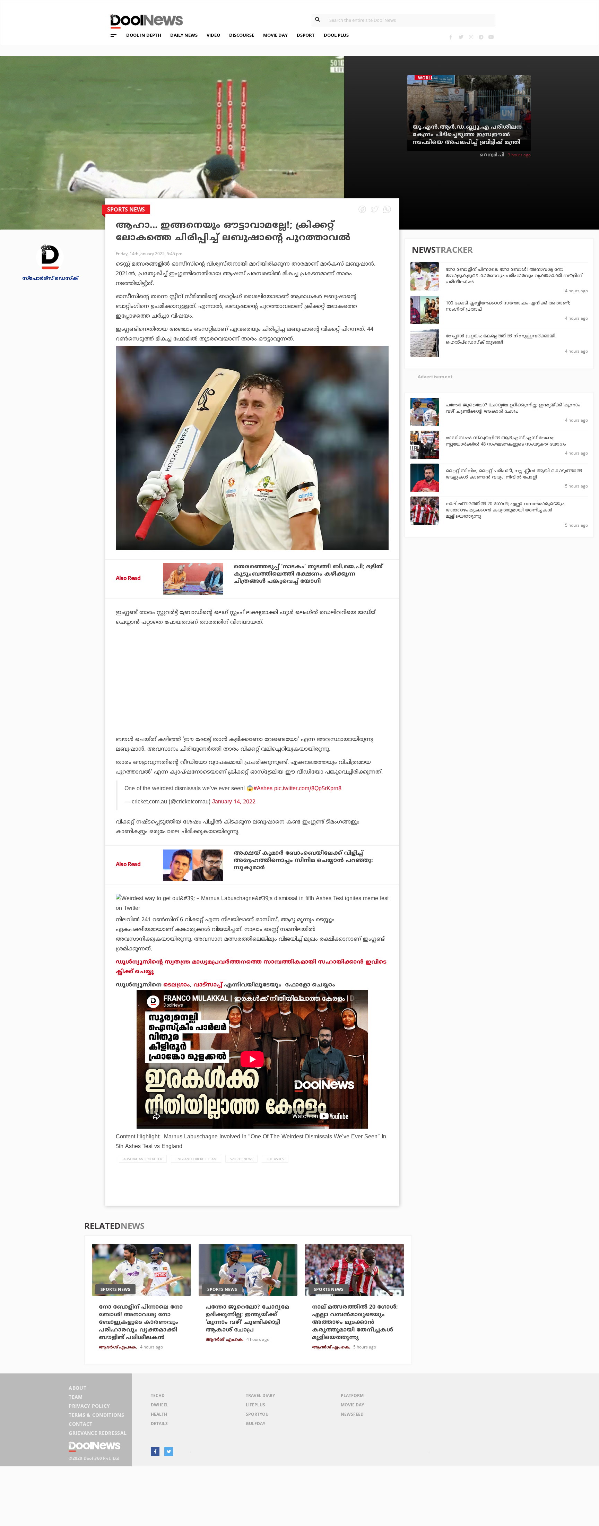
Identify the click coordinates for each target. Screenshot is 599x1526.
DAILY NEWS (184, 35)
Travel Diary (260, 1395)
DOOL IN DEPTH (143, 35)
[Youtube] (491, 37)
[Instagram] (471, 37)
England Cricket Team (196, 1158)
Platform (352, 1395)
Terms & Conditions (96, 1415)
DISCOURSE (241, 35)
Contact (80, 1424)
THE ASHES (275, 1158)
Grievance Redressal (98, 1433)
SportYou (257, 1414)
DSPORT (306, 35)
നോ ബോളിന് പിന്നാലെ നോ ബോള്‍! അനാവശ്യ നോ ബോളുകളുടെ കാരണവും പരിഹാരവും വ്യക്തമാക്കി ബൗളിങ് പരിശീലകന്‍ (514, 276)
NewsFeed (352, 1414)
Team (76, 1397)
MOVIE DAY (275, 35)
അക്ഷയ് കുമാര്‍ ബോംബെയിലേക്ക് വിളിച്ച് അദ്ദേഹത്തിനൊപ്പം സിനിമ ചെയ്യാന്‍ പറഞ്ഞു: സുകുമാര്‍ (303, 860)
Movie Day (352, 1405)
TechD (158, 1395)
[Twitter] (461, 37)
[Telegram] (481, 37)
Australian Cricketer (142, 1158)
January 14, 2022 (233, 802)
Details (159, 1423)
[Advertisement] (252, 700)
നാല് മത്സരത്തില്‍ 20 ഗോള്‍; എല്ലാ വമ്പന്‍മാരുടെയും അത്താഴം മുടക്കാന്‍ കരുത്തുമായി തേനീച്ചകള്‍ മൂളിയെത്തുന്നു (505, 510)
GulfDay (255, 1423)
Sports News (241, 1158)
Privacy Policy (89, 1406)
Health (159, 1414)
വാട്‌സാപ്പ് (207, 985)
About (77, 1388)
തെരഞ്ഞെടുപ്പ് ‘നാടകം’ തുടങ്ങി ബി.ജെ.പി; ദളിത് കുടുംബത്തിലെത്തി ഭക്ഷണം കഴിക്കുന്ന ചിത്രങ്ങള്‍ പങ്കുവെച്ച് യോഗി (308, 574)
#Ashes (262, 788)
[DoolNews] (143, 20)
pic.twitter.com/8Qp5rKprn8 (307, 788)
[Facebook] (450, 37)
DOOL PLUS (336, 35)
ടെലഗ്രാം (176, 985)
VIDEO (213, 35)
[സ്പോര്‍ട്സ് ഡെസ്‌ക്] (50, 256)
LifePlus (255, 1405)
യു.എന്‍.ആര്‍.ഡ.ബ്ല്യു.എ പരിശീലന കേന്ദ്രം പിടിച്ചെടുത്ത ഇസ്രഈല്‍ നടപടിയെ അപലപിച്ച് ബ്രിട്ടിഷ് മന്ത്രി (467, 135)
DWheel (159, 1405)
